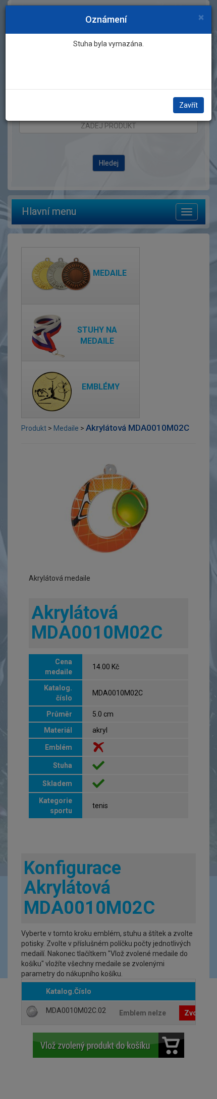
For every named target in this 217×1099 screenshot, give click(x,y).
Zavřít (188, 105)
